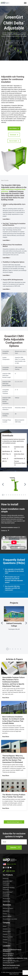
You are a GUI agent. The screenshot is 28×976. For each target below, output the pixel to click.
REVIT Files (5, 454)
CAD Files (17, 451)
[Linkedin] (3, 867)
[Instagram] (6, 867)
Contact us (4, 530)
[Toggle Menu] (25, 3)
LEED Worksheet (18, 458)
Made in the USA (11, 864)
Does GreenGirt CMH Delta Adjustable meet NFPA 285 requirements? (12, 588)
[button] (3, 484)
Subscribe (13, 847)
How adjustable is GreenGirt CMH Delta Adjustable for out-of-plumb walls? (14, 571)
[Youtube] (10, 867)
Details (4, 458)
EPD (3, 461)
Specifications (6, 451)
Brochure (5, 447)
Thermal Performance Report (19, 462)
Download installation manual (9, 527)
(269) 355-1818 (10, 871)
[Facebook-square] (8, 867)
